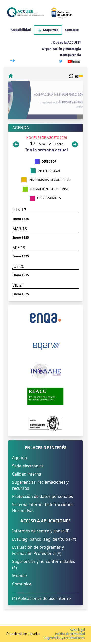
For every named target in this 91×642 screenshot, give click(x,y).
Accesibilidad (21, 30)
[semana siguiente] (75, 144)
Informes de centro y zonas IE (40, 531)
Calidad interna (26, 474)
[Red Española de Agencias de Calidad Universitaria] (45, 396)
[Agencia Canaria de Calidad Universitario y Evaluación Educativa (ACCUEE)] (44, 12)
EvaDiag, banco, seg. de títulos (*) (44, 539)
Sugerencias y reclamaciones (64, 638)
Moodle (19, 575)
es (77, 76)
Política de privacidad (70, 634)
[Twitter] (61, 61)
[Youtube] (74, 61)
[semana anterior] (17, 144)
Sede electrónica (28, 466)
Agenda (19, 458)
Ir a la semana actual (46, 150)
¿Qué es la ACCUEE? (66, 42)
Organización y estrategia (61, 49)
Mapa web (51, 30)
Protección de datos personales (42, 496)
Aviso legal (77, 630)
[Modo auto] (12, 60)
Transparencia (70, 55)
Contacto (72, 30)
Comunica (21, 584)
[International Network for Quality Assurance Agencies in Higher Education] (45, 370)
